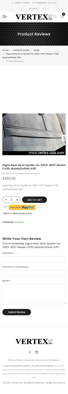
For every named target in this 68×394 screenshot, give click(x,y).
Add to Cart (34, 199)
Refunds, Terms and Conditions (42, 360)
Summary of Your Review (15, 266)
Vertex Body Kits (21, 50)
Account (33, 8)
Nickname (7, 253)
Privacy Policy (15, 360)
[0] (62, 17)
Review (5, 280)
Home (5, 50)
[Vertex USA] (34, 17)
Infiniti (36, 50)
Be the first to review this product (20, 173)
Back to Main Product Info (17, 213)
